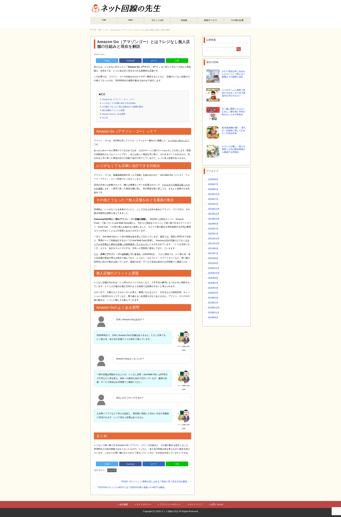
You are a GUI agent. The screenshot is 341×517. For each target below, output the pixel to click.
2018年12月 (214, 307)
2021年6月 (213, 258)
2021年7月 (213, 253)
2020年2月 (213, 293)
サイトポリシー (143, 504)
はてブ (154, 61)
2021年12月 (214, 238)
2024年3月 (213, 204)
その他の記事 (237, 20)
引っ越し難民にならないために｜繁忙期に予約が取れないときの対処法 (233, 112)
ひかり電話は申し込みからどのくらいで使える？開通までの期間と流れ (233, 74)
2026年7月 (213, 184)
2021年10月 (214, 243)
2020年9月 (213, 278)
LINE (177, 61)
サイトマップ (195, 504)
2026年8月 (213, 179)
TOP (104, 20)
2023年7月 (213, 229)
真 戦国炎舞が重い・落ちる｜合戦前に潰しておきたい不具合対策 (234, 130)
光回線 (184, 20)
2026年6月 (213, 189)
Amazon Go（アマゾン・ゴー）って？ (118, 99)
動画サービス (210, 20)
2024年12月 (214, 194)
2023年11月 (213, 214)
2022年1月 (213, 234)
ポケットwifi (157, 20)
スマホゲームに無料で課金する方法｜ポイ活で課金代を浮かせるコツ (233, 93)
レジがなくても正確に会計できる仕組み (119, 103)
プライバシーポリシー (170, 504)
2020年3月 (213, 288)
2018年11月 (213, 312)
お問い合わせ (217, 504)
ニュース (112, 470)
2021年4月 (213, 263)
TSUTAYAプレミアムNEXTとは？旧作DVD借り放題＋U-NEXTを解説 (131, 487)
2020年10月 (214, 273)
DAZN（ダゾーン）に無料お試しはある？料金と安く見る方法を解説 (154, 481)
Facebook (130, 61)
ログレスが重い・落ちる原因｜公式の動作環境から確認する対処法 (233, 149)
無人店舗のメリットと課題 (113, 110)
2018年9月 (213, 317)
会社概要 (123, 504)
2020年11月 (213, 268)
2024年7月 (213, 199)
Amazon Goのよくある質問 (113, 114)
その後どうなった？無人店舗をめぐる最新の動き (122, 107)
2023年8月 (213, 224)
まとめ (105, 118)
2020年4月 (213, 283)
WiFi (130, 20)
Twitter (107, 61)
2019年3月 (213, 298)
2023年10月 (214, 219)
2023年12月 (214, 209)
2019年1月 (213, 303)
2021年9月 (213, 248)
